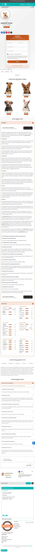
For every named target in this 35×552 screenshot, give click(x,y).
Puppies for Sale (4, 536)
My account (16, 523)
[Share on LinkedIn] (4, 32)
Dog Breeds (5, 69)
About (2, 71)
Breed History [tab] (4, 363)
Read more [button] (20, 479)
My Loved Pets (16, 525)
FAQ (11, 71)
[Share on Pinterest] (7, 32)
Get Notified (9, 96)
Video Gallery (3, 538)
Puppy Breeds (4, 541)
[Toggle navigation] (2, 4)
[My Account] (31, 7)
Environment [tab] (17, 363)
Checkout (16, 528)
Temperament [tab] (11, 363)
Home (1, 69)
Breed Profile (7, 71)
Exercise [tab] (24, 363)
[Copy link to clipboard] (11, 32)
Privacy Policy (17, 547)
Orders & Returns (17, 526)
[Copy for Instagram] (9, 32)
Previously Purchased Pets (6, 539)
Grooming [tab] (30, 363)
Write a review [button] (8, 477)
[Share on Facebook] (2, 32)
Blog (2, 542)
